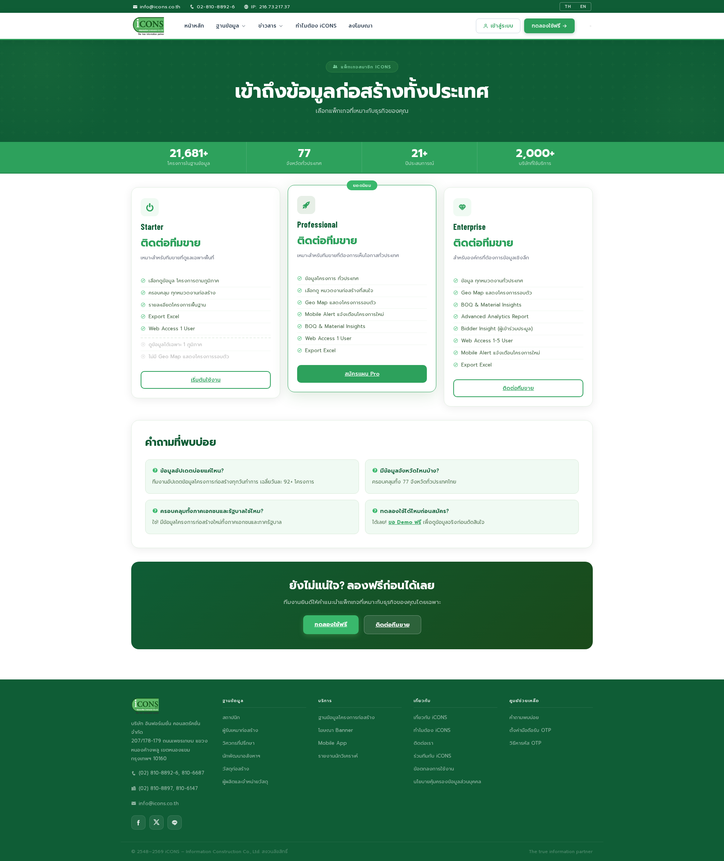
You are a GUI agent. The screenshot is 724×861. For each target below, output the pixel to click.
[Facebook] (138, 822)
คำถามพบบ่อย (524, 717)
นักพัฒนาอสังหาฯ (241, 755)
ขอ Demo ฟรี (404, 522)
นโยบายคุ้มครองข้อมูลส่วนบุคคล (447, 781)
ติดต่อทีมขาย (518, 388)
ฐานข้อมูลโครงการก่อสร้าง (346, 717)
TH (567, 6)
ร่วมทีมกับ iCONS (432, 755)
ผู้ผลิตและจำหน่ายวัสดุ (245, 781)
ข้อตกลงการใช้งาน (434, 768)
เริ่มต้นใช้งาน (206, 380)
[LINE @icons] (174, 822)
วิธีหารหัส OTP (525, 743)
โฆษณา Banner (335, 730)
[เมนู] (590, 26)
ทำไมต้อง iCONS (316, 26)
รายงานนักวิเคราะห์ (338, 755)
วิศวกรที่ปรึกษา (238, 743)
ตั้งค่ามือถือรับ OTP (530, 730)
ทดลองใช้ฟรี (330, 624)
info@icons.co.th (159, 6)
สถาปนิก (231, 717)
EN (583, 6)
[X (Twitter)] (156, 822)
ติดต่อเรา (423, 743)
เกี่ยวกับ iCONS (430, 717)
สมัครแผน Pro (362, 374)
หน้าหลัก (194, 26)
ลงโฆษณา (360, 26)
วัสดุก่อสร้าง (235, 768)
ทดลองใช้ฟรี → (549, 26)
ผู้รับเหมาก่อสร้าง (240, 730)
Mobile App (332, 743)
